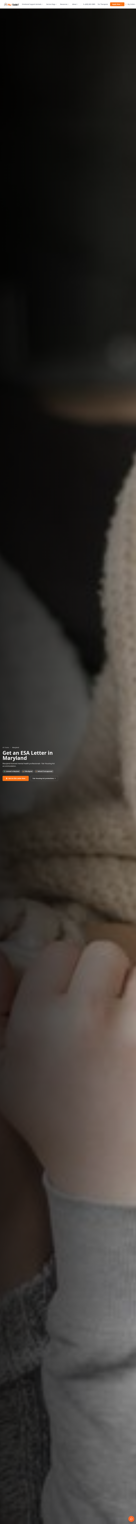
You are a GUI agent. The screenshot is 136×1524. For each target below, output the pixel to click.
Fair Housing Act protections (43, 778)
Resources (63, 4)
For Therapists (103, 4)
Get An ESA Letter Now (16, 778)
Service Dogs (50, 4)
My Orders (131, 4)
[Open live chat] (131, 1519)
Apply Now (116, 4)
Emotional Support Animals (31, 4)
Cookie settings (11, 1519)
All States (6, 747)
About (74, 4)
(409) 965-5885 (90, 4)
